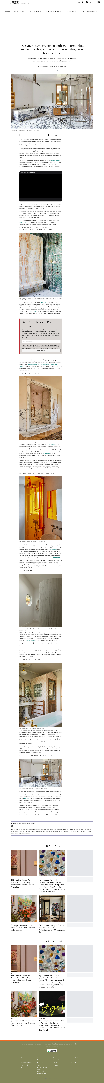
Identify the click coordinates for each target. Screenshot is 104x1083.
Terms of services (40, 345)
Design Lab (75, 7)
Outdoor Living (64, 7)
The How (36, 7)
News (55, 41)
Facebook (24, 1065)
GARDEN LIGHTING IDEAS (35, 11)
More (93, 7)
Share (23, 135)
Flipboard (24, 1068)
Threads (56, 1065)
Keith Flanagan (44, 66)
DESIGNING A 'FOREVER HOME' (90, 11)
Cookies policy (26, 1062)
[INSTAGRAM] (12, 826)
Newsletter (59, 135)
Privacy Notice (29, 346)
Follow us (51, 135)
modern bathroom (55, 160)
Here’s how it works (70, 70)
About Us (24, 1058)
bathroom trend (53, 444)
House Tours (26, 7)
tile (57, 306)
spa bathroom (43, 302)
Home (48, 41)
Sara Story (26, 798)
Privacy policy (75, 1058)
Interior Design (14, 7)
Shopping (44, 7)
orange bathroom (52, 549)
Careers (40, 1062)
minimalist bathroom (47, 649)
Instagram (57, 1062)
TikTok (39, 1065)
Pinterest (73, 1062)
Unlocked (85, 7)
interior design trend (24, 222)
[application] (40, 186)
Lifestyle (53, 7)
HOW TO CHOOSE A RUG (71, 11)
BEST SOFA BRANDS (19, 11)
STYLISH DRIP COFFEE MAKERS (53, 11)
